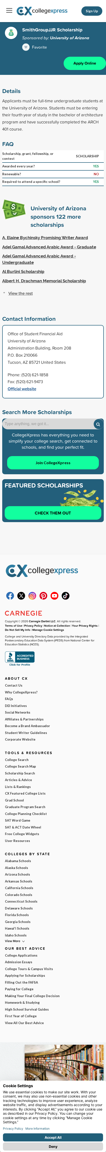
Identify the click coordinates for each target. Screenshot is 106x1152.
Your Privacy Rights (85, 625)
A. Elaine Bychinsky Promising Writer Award (45, 237)
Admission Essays (18, 962)
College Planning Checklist (26, 814)
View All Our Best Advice (24, 1023)
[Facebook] (10, 598)
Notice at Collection (57, 625)
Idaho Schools (16, 935)
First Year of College (21, 1016)
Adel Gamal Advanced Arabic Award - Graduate (49, 246)
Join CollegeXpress (53, 462)
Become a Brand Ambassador (27, 726)
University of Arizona (69, 38)
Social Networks (17, 712)
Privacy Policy (33, 625)
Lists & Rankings (18, 787)
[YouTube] (54, 598)
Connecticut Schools (21, 901)
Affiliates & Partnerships (24, 719)
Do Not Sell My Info (17, 630)
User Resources (17, 841)
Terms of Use (13, 625)
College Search (17, 760)
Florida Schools (17, 915)
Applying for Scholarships (25, 975)
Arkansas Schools (18, 881)
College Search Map (20, 766)
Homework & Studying (22, 1002)
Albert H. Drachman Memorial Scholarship (44, 280)
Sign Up (92, 11)
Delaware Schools (19, 908)
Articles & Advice (18, 780)
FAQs (9, 699)
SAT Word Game (17, 820)
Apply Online (84, 63)
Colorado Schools (18, 895)
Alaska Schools (16, 868)
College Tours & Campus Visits (29, 969)
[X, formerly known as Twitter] (21, 598)
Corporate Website (20, 739)
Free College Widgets (22, 834)
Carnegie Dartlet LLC (42, 621)
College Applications (21, 955)
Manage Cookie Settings (48, 630)
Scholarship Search (20, 773)
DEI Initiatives (16, 706)
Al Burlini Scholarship (23, 271)
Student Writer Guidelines (26, 733)
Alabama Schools (18, 861)
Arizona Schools (17, 874)
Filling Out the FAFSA (21, 982)
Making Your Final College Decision (32, 996)
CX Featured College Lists (25, 793)
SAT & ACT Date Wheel (23, 827)
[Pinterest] (43, 598)
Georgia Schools (18, 922)
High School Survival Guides (27, 1009)
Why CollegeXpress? (21, 692)
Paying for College (19, 989)
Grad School (14, 800)
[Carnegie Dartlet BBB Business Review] (20, 665)
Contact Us (13, 685)
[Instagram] (32, 598)
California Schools (19, 888)
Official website (22, 389)
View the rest (20, 293)
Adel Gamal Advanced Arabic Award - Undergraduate (39, 259)
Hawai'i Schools (17, 928)
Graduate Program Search (25, 807)
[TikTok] (65, 598)
